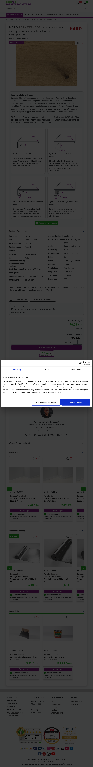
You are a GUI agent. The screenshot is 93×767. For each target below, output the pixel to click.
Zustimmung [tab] (16, 370)
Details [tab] (46, 370)
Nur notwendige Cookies (46, 402)
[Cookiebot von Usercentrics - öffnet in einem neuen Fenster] (80, 363)
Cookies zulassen (76, 402)
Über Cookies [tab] (76, 370)
